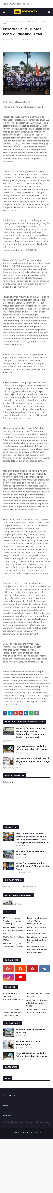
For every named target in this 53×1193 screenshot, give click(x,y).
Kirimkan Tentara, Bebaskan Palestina (30, 853)
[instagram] (8, 977)
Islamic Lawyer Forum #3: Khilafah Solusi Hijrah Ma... (14, 930)
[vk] (44, 968)
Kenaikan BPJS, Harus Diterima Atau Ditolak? (13, 945)
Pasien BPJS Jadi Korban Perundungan (28, 1043)
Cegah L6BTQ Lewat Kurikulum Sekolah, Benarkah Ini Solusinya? (32, 748)
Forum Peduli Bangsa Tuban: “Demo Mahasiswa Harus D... (37, 921)
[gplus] (8, 968)
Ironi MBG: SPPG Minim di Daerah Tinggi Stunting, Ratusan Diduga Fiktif (33, 761)
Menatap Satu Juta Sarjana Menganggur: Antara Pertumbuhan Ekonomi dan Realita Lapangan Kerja (30, 733)
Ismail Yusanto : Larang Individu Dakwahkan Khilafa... (37, 940)
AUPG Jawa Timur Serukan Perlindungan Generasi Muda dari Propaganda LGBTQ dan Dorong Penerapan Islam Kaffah (32, 838)
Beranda (6, 21)
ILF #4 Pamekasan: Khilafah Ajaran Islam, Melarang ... (12, 921)
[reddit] (20, 968)
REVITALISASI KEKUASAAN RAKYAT (14, 938)
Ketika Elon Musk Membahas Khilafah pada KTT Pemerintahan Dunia (33, 866)
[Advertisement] (26, 1165)
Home (16, 1132)
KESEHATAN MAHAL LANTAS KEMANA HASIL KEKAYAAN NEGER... (37, 949)
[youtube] (20, 977)
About (25, 1132)
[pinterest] (32, 968)
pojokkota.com (11, 39)
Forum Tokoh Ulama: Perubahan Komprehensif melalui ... (38, 930)
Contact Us (36, 1132)
